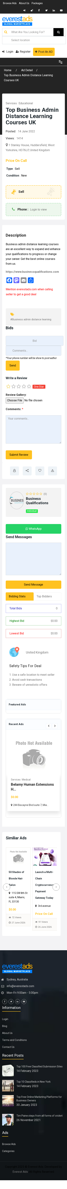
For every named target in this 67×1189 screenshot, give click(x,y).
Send (12, 365)
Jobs (13, 779)
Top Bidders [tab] (44, 596)
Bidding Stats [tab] (17, 596)
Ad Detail (27, 70)
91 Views (16, 928)
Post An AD (45, 51)
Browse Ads (10, 3)
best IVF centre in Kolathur (42, 878)
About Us (24, 3)
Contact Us (8, 1053)
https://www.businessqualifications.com (32, 271)
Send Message (33, 584)
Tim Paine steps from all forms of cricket (39, 1122)
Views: (10, 138)
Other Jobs (24, 779)
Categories (8, 1157)
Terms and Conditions (14, 1046)
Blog (4, 1032)
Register (25, 51)
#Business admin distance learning (30, 319)
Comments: (14, 409)
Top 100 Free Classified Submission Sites (39, 1072)
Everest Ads (20, 1178)
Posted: (11, 131)
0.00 (54, 621)
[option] (33, 773)
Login (9, 51)
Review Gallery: (16, 395)
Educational (26, 103)
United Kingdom (37, 652)
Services (11, 103)
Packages (37, 3)
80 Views (43, 913)
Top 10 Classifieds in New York (33, 1088)
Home (8, 70)
